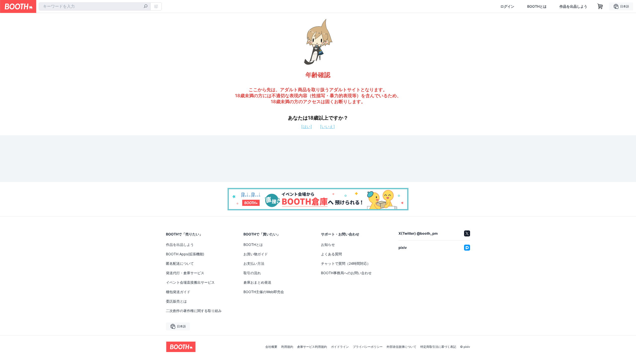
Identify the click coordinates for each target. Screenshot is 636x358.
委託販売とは (176, 301)
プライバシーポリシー (368, 346)
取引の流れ (252, 273)
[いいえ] (327, 126)
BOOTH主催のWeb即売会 (263, 292)
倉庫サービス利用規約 (312, 346)
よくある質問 (331, 254)
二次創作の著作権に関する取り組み (194, 311)
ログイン (507, 6)
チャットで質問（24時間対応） (345, 263)
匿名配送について (180, 263)
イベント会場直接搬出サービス (190, 282)
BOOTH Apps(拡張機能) (185, 254)
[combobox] (95, 6)
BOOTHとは (537, 6)
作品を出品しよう (573, 6)
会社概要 (271, 346)
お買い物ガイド (255, 254)
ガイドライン (340, 346)
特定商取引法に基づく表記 (438, 346)
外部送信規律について (401, 346)
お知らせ (328, 244)
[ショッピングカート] (600, 6)
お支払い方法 (253, 263)
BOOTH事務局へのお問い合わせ (346, 273)
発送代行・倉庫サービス (185, 273)
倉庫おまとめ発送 (257, 282)
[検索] (146, 6)
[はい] (306, 126)
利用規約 (287, 346)
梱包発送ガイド (178, 292)
